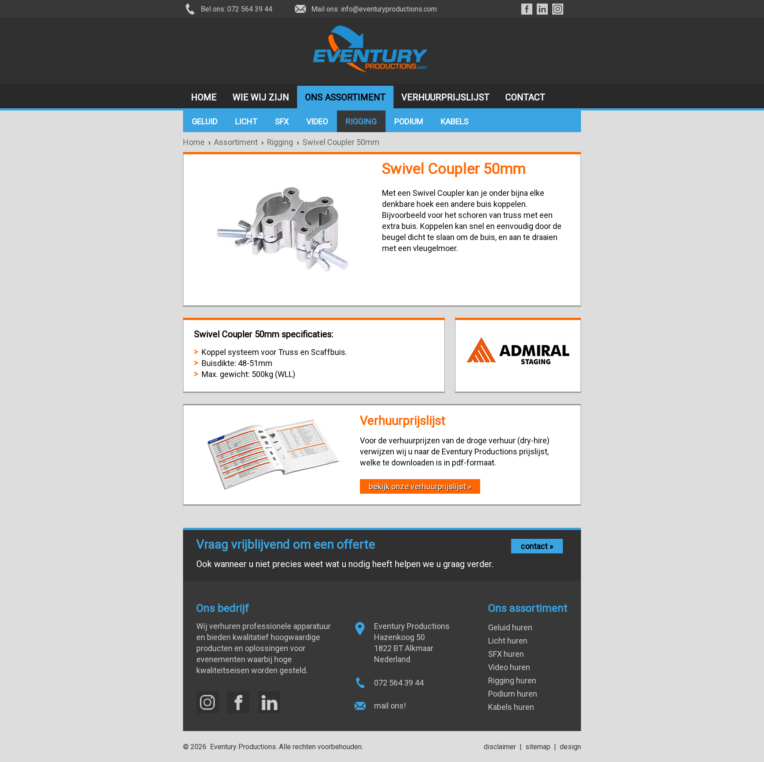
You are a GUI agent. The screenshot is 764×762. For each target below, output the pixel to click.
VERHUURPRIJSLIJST (445, 97)
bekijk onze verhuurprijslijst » (420, 486)
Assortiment (237, 142)
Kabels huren (511, 707)
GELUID (205, 121)
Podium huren (512, 693)
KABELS (455, 121)
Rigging (280, 142)
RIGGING (361, 121)
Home (194, 142)
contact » (537, 546)
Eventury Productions (243, 747)
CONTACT (525, 97)
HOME (204, 97)
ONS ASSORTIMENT (345, 97)
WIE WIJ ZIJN (261, 97)
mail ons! (390, 705)
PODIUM (408, 121)
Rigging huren (512, 680)
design (570, 747)
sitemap (537, 747)
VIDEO (317, 121)
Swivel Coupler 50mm (340, 142)
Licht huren (507, 640)
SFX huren (506, 654)
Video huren (509, 667)
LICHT (246, 121)
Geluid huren (510, 627)
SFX (282, 121)
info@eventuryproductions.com (389, 9)
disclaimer (500, 747)
